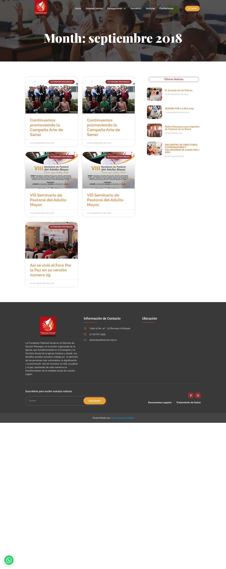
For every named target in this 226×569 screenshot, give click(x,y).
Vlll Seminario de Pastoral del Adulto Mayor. (48, 200)
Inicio (78, 8)
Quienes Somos (94, 8)
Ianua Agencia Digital (122, 417)
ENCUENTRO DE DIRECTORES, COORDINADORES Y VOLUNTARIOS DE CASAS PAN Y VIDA (182, 148)
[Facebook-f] (191, 395)
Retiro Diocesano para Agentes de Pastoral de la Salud (182, 128)
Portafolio (136, 8)
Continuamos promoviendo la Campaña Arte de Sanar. (46, 127)
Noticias (150, 8)
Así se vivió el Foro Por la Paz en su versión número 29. (50, 270)
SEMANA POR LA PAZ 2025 (179, 108)
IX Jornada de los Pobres (178, 90)
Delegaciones (114, 8)
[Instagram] (198, 395)
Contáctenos (166, 8)
